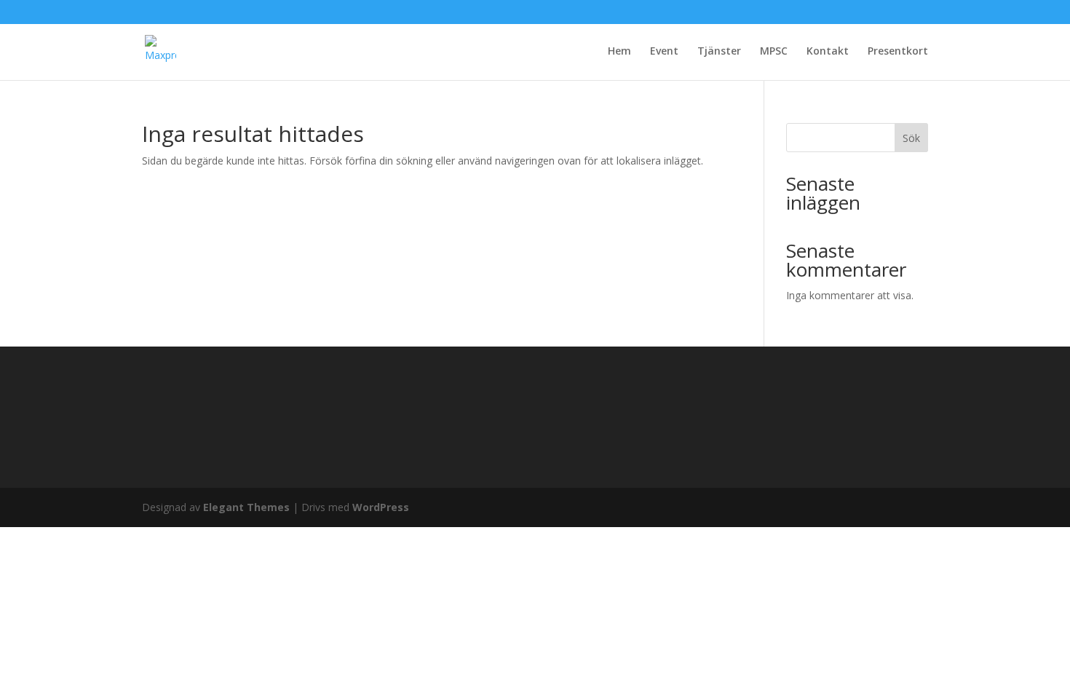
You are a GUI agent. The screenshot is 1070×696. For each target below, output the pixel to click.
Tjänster (719, 52)
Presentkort (898, 52)
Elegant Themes (246, 507)
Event (664, 52)
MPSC (774, 52)
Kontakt (828, 52)
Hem (619, 52)
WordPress (380, 507)
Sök (911, 138)
